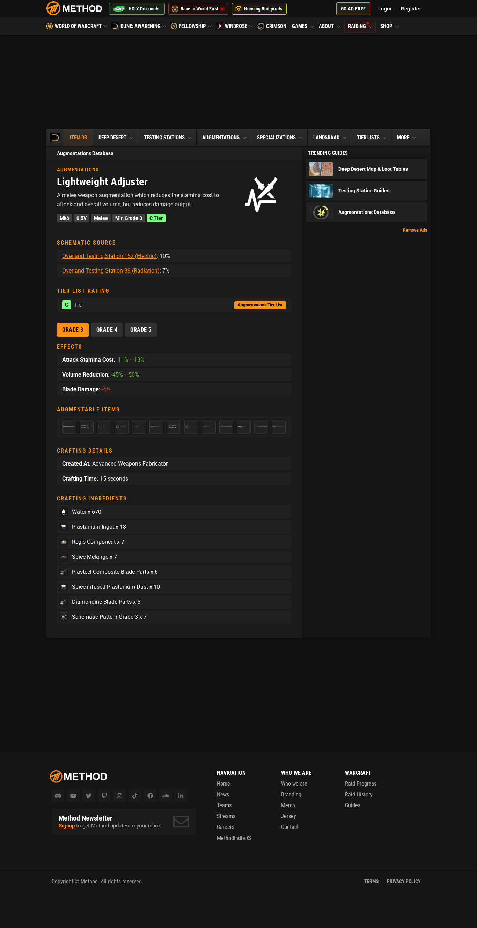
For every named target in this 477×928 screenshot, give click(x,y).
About (327, 26)
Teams (224, 805)
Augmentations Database (85, 153)
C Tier (156, 218)
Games (300, 26)
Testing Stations (164, 137)
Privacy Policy (404, 881)
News (223, 794)
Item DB (78, 137)
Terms (371, 881)
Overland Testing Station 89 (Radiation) (111, 270)
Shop (387, 26)
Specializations (276, 137)
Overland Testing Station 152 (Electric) (109, 256)
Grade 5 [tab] (141, 329)
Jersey (288, 816)
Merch (288, 805)
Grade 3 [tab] (72, 329)
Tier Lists (368, 137)
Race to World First (199, 9)
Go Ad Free (353, 9)
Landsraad (326, 137)
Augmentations (221, 137)
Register (411, 9)
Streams (226, 816)
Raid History (359, 794)
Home (223, 783)
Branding (291, 794)
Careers (225, 827)
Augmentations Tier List (260, 305)
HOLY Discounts (144, 9)
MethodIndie (231, 838)
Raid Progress (360, 783)
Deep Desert (112, 137)
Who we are (294, 783)
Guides (352, 805)
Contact (290, 827)
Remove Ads (415, 230)
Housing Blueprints (263, 9)
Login (385, 9)
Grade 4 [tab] (107, 329)
